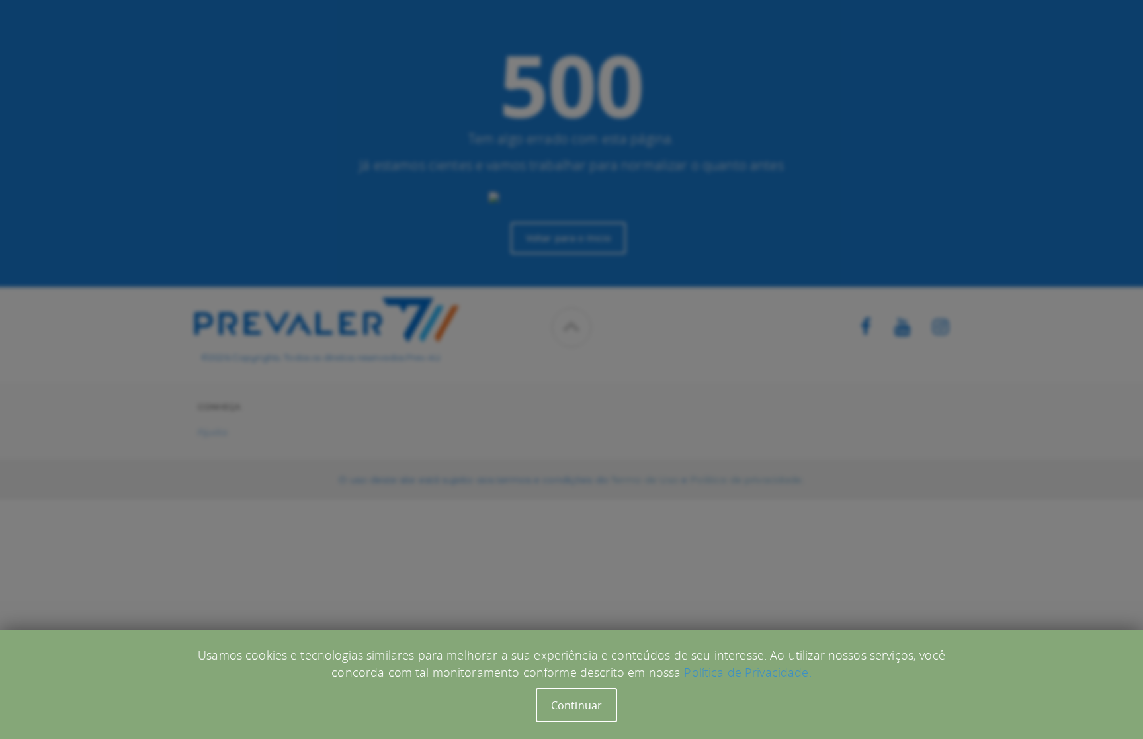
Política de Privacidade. (747, 672)
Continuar (576, 705)
